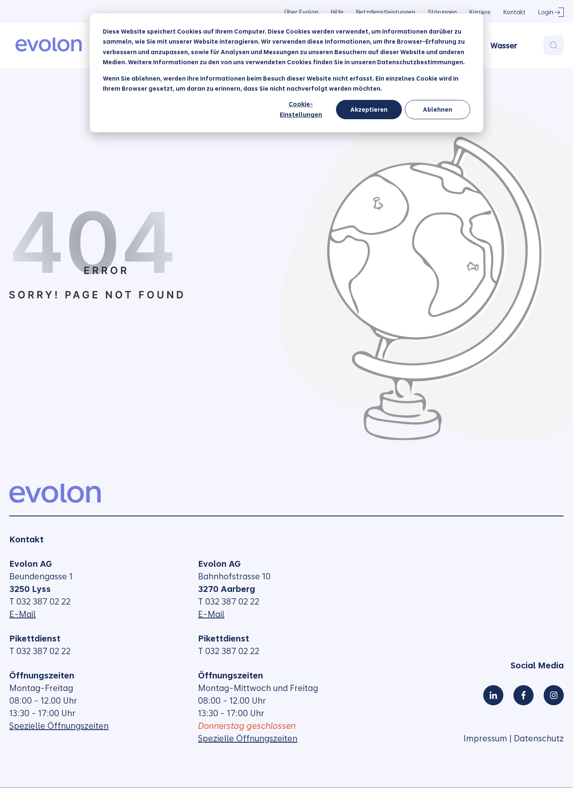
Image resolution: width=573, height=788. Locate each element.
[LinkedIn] (493, 695)
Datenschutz (539, 738)
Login (545, 12)
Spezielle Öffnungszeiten (59, 726)
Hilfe (337, 12)
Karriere (480, 12)
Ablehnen (437, 109)
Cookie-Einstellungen (301, 109)
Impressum (485, 738)
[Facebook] (523, 695)
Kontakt (514, 12)
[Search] (554, 45)
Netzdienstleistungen (385, 12)
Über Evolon (301, 12)
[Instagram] (554, 695)
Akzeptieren (369, 109)
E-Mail (22, 614)
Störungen (442, 12)
